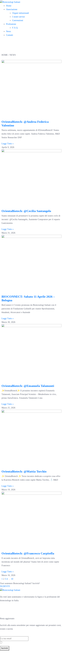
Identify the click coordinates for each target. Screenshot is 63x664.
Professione (11, 24)
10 (12, 579)
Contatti (9, 35)
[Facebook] (4, 612)
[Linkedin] (20, 612)
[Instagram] (12, 612)
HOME (5, 55)
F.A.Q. (15, 28)
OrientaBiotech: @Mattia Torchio (24, 471)
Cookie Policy (53, 656)
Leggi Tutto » (8, 143)
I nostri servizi (18, 17)
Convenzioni (17, 20)
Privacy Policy (18, 643)
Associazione (11, 9)
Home (8, 6)
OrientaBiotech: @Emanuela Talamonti (28, 385)
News (8, 31)
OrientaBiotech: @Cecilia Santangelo (26, 211)
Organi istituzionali (20, 13)
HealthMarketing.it (22, 659)
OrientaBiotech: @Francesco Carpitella (28, 553)
